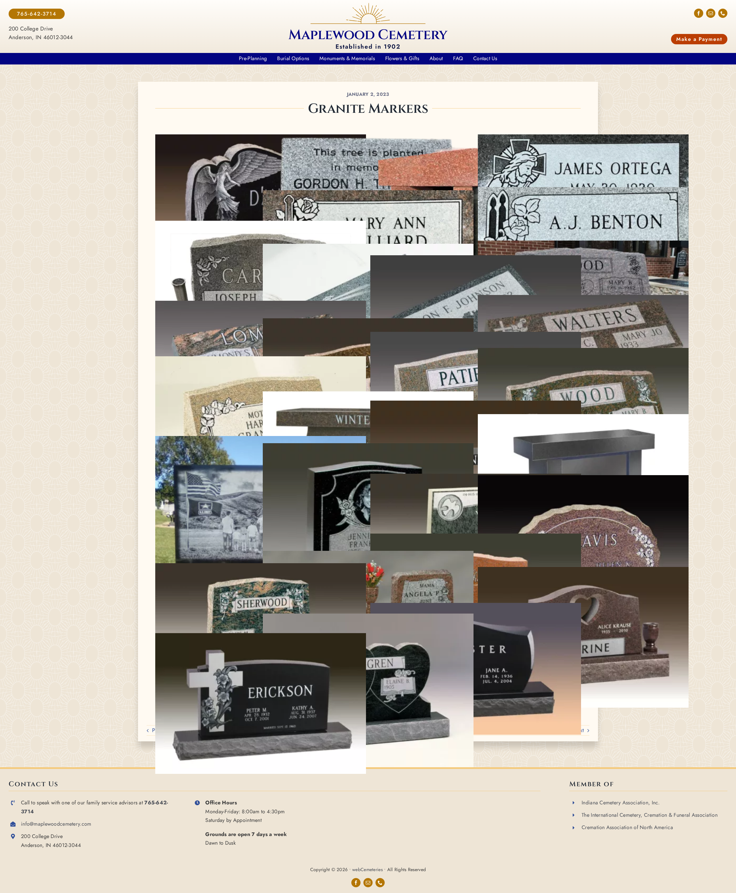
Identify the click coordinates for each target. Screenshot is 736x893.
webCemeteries (367, 869)
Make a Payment (699, 39)
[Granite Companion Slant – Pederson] (368, 322)
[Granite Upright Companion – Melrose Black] (475, 607)
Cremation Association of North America (627, 827)
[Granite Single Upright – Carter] (260, 225)
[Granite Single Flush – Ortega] (583, 138)
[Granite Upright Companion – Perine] (583, 571)
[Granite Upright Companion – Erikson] (260, 637)
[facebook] (698, 13)
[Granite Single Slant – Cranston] (260, 360)
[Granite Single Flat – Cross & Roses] (368, 194)
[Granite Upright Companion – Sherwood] (260, 567)
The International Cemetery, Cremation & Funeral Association (650, 815)
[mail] (710, 13)
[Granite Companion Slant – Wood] (583, 245)
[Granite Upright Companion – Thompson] (475, 538)
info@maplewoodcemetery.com (56, 824)
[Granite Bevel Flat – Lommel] (260, 305)
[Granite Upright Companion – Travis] (583, 479)
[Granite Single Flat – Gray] (368, 248)
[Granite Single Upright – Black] (260, 440)
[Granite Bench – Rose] (368, 395)
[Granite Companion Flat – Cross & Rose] (583, 299)
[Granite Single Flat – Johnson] (475, 259)
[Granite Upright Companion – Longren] (368, 618)
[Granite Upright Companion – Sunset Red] (368, 555)
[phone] (722, 13)
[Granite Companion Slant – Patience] (475, 336)
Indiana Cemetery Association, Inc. (621, 802)
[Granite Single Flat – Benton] (583, 191)
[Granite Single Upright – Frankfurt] (368, 447)
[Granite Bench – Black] (583, 418)
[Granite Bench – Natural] (475, 405)
